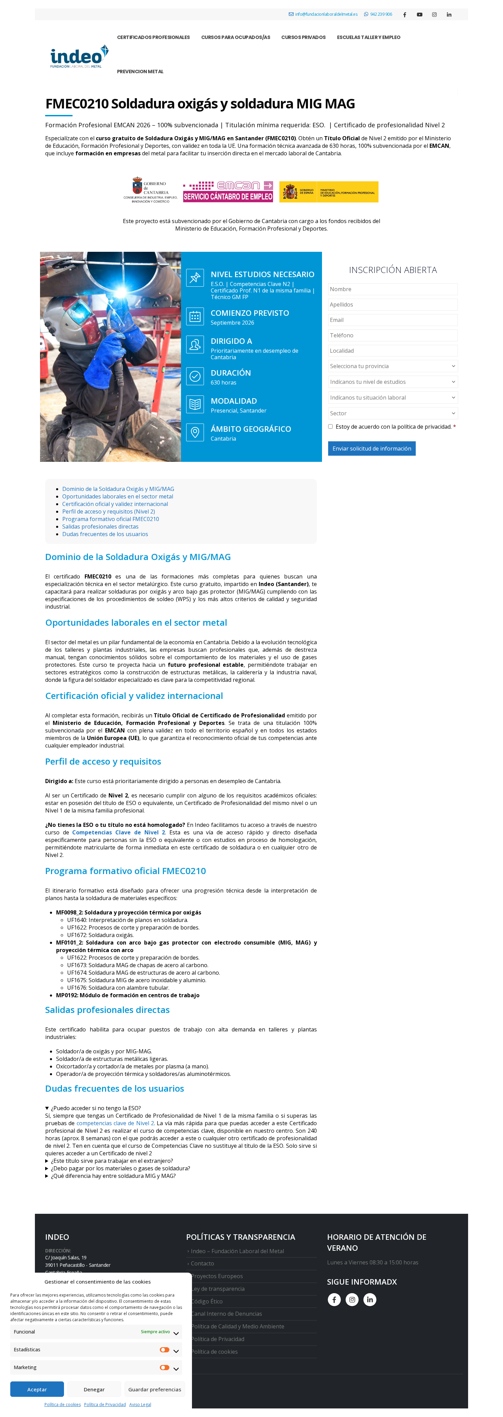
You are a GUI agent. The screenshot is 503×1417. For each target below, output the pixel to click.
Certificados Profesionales (153, 37)
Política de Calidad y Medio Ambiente (237, 1326)
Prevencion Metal (140, 71)
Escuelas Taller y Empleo (369, 37)
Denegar (94, 1389)
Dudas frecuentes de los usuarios (105, 534)
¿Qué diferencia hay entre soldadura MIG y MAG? (113, 1176)
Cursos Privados (303, 37)
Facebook (334, 1299)
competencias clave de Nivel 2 (115, 1123)
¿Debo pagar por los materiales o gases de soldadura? (120, 1168)
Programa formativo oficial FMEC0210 (110, 519)
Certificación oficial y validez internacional (115, 504)
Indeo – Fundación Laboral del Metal (237, 1251)
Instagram (352, 1299)
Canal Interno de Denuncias (226, 1313)
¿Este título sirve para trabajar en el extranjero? (112, 1161)
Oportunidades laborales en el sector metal (117, 496)
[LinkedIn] (449, 14)
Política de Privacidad (105, 1404)
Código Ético (207, 1301)
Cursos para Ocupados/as (235, 37)
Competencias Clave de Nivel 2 (118, 832)
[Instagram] (434, 14)
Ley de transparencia (218, 1288)
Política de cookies (62, 1404)
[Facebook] (405, 14)
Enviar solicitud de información (372, 448)
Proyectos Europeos (217, 1276)
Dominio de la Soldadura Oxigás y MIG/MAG (118, 489)
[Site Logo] (78, 57)
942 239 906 (381, 14)
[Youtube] (419, 14)
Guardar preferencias (154, 1389)
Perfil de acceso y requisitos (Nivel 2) (108, 511)
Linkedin (369, 1299)
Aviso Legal (140, 1404)
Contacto (202, 1263)
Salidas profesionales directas (100, 526)
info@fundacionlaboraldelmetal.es (326, 14)
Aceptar (37, 1389)
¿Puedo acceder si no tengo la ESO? (96, 1108)
